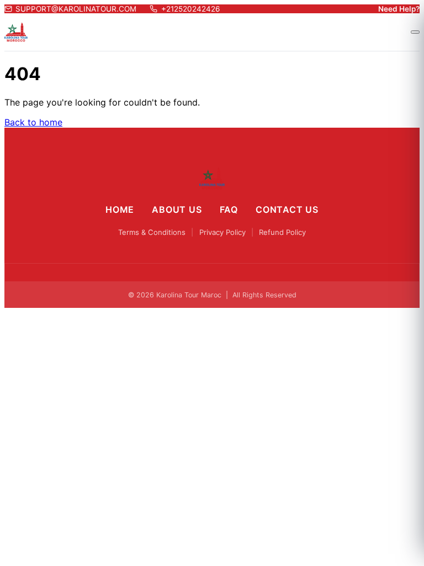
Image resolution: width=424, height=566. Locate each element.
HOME (119, 209)
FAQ (229, 209)
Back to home (33, 122)
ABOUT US (177, 209)
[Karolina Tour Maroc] (212, 178)
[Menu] (415, 32)
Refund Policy (282, 232)
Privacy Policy (222, 232)
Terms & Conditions (152, 232)
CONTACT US (287, 209)
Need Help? (399, 8)
